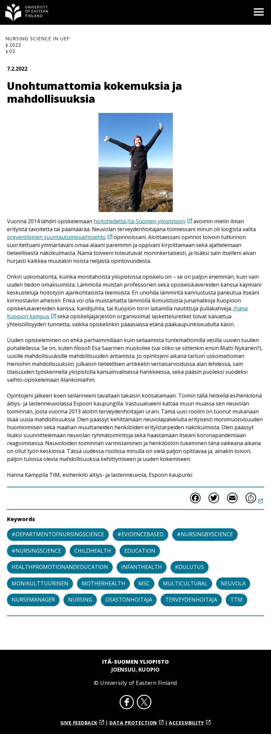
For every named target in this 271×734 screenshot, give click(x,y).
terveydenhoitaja (191, 599)
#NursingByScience (205, 534)
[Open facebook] (127, 703)
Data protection (133, 722)
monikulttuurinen (40, 583)
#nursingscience (36, 550)
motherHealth (103, 583)
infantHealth (141, 567)
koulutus (189, 567)
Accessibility (186, 722)
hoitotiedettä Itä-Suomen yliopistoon (139, 221)
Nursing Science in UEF (37, 38)
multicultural (185, 583)
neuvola (233, 583)
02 (12, 51)
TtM (236, 599)
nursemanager (33, 599)
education (139, 550)
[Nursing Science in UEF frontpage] (26, 12)
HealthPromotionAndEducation (60, 567)
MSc (144, 583)
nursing (80, 599)
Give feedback (78, 722)
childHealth (92, 550)
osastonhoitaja (128, 599)
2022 (15, 45)
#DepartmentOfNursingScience (58, 534)
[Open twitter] (144, 703)
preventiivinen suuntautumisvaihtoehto (56, 237)
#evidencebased (140, 534)
